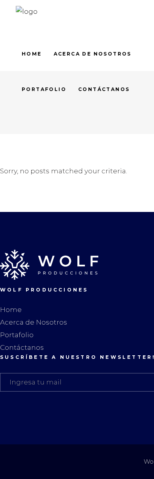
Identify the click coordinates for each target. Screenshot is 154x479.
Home (11, 310)
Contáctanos (22, 347)
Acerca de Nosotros (33, 322)
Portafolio (17, 335)
